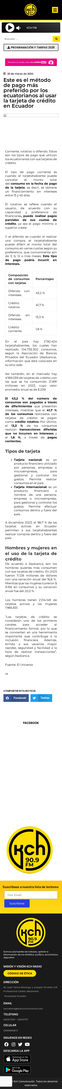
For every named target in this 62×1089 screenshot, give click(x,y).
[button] (55, 10)
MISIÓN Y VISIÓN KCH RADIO (22, 966)
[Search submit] (56, 39)
